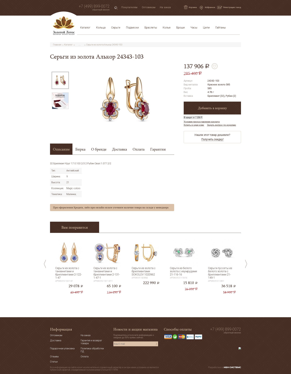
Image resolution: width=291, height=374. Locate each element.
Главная (57, 44)
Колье (167, 27)
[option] (60, 80)
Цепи (206, 27)
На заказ (165, 7)
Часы (193, 27)
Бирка (80, 149)
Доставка (106, 20)
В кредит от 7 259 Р (193, 117)
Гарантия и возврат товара (144, 20)
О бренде (98, 149)
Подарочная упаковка (224, 20)
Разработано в (216, 367)
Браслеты (150, 27)
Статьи (92, 20)
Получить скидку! (212, 139)
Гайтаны (220, 27)
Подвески (132, 27)
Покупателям (129, 7)
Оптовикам (149, 7)
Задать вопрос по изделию (221, 125)
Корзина (193, 7)
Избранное (209, 7)
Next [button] (246, 264)
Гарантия (158, 149)
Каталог (85, 27)
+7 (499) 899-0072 (94, 6)
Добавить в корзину (212, 108)
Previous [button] (45, 264)
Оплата (119, 20)
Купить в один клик (194, 125)
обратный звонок (101, 9)
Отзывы (54, 356)
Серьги (115, 27)
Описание (61, 149)
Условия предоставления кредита (186, 20)
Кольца (100, 27)
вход (238, 7)
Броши (180, 27)
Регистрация (229, 7)
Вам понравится (74, 227)
